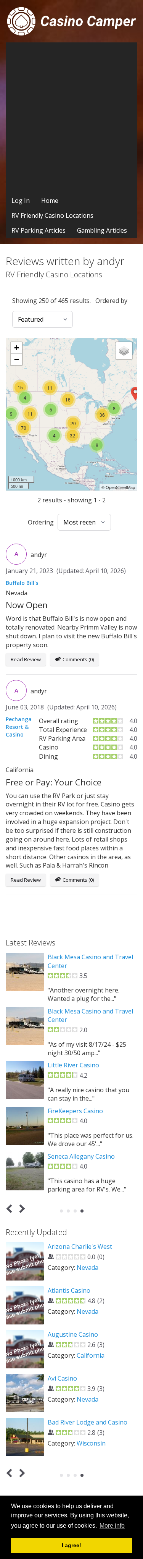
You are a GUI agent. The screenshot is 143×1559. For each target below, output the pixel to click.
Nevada (87, 1267)
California (90, 1355)
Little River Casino (73, 1065)
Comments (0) (78, 659)
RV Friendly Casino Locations (52, 215)
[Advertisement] (71, 117)
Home (49, 200)
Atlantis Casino (69, 1290)
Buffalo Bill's (22, 582)
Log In (20, 200)
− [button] (16, 359)
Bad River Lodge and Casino (87, 1422)
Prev (10, 1208)
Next (20, 1208)
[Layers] (124, 350)
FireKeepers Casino (75, 1111)
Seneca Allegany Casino (81, 1156)
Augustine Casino (73, 1334)
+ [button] (16, 348)
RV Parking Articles (38, 230)
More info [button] (112, 1525)
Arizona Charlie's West (80, 1246)
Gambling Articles (102, 230)
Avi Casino (62, 1378)
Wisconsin (91, 1443)
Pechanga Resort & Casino (19, 727)
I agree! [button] (71, 1545)
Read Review (26, 659)
